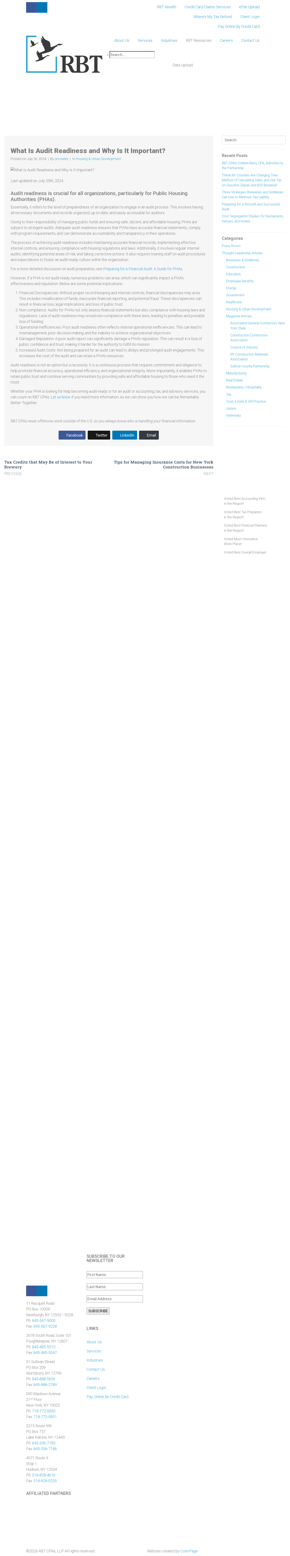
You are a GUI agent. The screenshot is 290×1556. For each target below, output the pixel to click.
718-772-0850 (43, 1411)
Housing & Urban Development (98, 159)
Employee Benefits (240, 281)
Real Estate (234, 380)
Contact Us (250, 40)
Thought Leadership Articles (242, 253)
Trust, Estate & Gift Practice (246, 401)
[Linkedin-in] (42, 7)
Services (145, 40)
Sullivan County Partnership (250, 366)
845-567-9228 (45, 1326)
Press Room (231, 246)
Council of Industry (244, 347)
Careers (226, 40)
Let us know (60, 397)
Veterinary (233, 415)
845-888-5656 (43, 1379)
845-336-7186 (45, 1448)
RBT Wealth (166, 7)
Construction (235, 267)
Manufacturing (236, 373)
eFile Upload (249, 7)
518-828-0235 (45, 1481)
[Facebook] (31, 1291)
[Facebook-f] (31, 7)
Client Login (250, 16)
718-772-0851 (45, 1416)
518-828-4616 (43, 1475)
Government (235, 295)
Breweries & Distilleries (242, 260)
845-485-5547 (45, 1352)
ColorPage (189, 1551)
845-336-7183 (43, 1443)
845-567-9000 (43, 1320)
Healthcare (234, 302)
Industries (169, 40)
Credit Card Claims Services (208, 7)
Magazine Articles (239, 316)
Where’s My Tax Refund (212, 16)
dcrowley (61, 159)
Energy (231, 288)
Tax (228, 394)
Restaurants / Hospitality (244, 387)
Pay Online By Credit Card (239, 26)
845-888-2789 (45, 1384)
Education (233, 274)
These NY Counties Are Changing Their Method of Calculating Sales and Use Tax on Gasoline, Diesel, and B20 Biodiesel (252, 180)
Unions (231, 408)
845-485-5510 (43, 1347)
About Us (121, 40)
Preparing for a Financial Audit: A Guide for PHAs (142, 269)
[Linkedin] (42, 1291)
